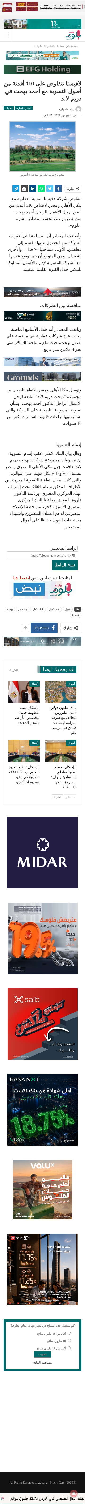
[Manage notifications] (74, 1493)
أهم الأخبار (54, 609)
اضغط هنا (21, 578)
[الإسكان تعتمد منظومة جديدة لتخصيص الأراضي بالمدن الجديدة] (24, 692)
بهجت (10, 609)
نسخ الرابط (65, 564)
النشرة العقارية (23, 108)
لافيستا (75, 615)
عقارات (8, 108)
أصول (67, 609)
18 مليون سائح (56, 1341)
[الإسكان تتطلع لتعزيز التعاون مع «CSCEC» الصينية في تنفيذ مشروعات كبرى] (24, 751)
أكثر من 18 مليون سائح (51, 1348)
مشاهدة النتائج (42, 1362)
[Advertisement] (42, 1425)
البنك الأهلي (38, 609)
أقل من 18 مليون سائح (51, 1333)
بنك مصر (22, 609)
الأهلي (66, 205)
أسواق (71, 683)
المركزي (64, 493)
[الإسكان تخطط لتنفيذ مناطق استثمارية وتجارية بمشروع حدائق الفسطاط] (60, 751)
